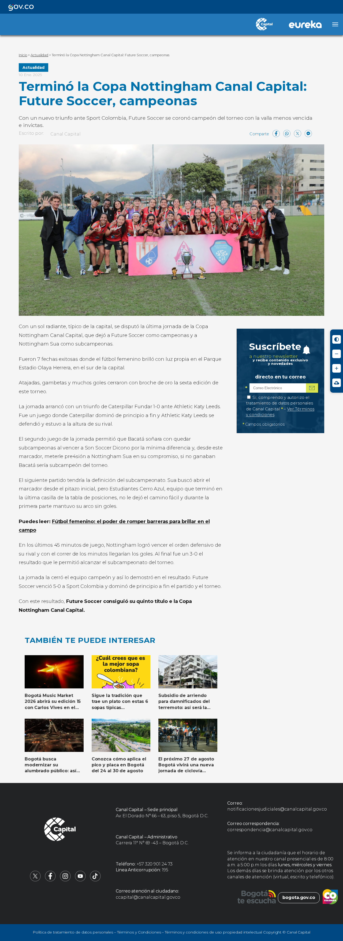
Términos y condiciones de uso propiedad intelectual (213, 932)
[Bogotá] (256, 897)
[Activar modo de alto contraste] (336, 339)
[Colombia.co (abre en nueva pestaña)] (330, 897)
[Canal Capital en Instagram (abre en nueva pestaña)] (65, 880)
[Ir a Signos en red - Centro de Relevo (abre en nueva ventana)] (336, 382)
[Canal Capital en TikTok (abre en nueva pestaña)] (95, 880)
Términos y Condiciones (139, 932)
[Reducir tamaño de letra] (336, 354)
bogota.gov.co (298, 897)
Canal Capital (65, 134)
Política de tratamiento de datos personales (73, 932)
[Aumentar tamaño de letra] (336, 368)
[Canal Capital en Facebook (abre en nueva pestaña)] (50, 880)
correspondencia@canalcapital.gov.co (269, 829)
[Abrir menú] (335, 24)
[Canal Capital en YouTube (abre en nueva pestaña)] (80, 880)
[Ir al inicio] (60, 830)
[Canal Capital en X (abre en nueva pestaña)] (35, 880)
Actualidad (33, 67)
